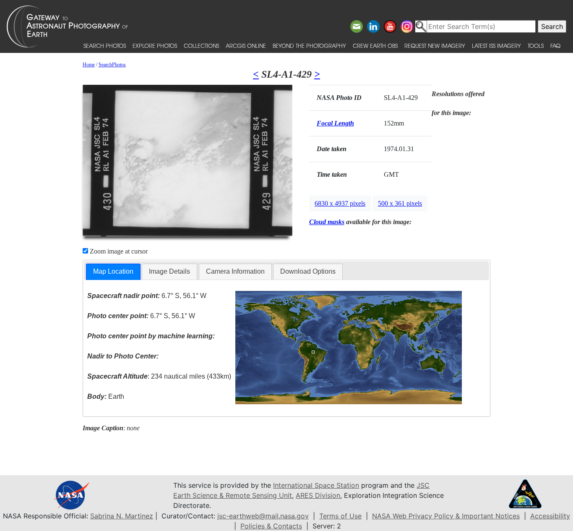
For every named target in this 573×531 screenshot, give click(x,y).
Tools (536, 46)
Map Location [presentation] (113, 271)
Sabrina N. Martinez (121, 516)
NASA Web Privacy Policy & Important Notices (446, 516)
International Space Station (316, 485)
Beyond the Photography (309, 46)
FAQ (555, 46)
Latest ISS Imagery (496, 46)
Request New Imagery (434, 46)
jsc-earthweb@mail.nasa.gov (263, 516)
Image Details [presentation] (169, 271)
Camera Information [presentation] (235, 271)
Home (89, 65)
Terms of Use (340, 516)
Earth (105, 396)
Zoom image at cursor (118, 251)
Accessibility (550, 516)
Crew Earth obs (375, 46)
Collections (201, 46)
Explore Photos (155, 46)
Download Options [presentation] (308, 271)
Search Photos (104, 46)
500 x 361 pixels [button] (400, 203)
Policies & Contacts (271, 526)
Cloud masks (326, 221)
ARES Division (318, 495)
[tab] (113, 272)
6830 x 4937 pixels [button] (340, 203)
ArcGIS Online (246, 46)
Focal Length (335, 123)
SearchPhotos (112, 65)
